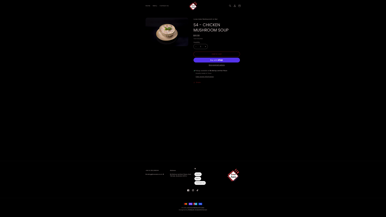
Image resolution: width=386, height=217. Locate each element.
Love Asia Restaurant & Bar (195, 208)
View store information (205, 77)
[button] (230, 6)
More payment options (217, 65)
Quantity (197, 42)
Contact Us (200, 183)
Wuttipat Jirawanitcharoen (197, 210)
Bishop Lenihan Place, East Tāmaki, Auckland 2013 (180, 175)
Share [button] (198, 82)
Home (198, 174)
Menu (198, 179)
